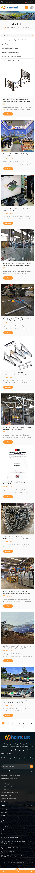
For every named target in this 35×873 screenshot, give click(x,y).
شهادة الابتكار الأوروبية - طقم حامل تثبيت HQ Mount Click (15, 483)
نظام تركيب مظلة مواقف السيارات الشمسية (14, 40)
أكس (2, 829)
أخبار (2, 821)
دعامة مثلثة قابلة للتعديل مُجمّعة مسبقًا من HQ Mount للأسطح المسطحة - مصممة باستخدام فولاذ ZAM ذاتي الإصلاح (17, 538)
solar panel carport (6, 781)
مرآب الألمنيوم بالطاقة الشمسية (9, 778)
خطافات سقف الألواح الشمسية (8, 798)
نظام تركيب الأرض (7, 44)
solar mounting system (7, 795)
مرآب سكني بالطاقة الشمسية (8, 787)
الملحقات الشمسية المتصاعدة (10, 48)
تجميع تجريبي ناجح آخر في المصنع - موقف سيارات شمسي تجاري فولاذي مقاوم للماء (17, 428)
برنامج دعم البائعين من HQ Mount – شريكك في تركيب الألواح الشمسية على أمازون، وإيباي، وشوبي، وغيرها (17, 373)
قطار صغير (4, 801)
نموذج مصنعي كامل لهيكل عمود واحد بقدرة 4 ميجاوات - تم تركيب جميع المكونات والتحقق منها (16, 592)
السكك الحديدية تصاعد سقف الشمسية (10, 792)
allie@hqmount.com (19, 856)
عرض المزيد (8, 114)
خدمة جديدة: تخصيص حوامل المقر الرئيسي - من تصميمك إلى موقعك (16, 209)
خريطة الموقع (4, 826)
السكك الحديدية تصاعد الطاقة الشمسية (10, 775)
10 (17, 727)
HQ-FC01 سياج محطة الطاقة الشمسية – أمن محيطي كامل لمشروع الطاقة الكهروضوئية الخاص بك (16, 100)
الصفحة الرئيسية (11, 27)
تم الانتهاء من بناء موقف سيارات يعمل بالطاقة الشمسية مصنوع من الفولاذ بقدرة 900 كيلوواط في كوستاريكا (17, 702)
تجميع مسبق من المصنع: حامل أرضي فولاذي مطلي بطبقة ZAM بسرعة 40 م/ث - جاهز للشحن (17, 319)
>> (21, 727)
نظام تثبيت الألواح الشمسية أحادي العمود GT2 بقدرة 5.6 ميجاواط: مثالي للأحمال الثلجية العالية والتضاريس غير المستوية (17, 647)
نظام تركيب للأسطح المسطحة (10, 52)
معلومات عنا (4, 812)
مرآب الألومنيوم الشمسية (7, 784)
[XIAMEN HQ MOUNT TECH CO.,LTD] (9, 8)
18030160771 (16, 848)
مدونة (2, 824)
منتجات (3, 815)
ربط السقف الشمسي (6, 790)
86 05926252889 (9, 852)
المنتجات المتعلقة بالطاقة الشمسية (11, 60)
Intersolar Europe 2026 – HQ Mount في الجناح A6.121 (16, 155)
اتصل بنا (3, 818)
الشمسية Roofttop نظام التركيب (11, 56)
